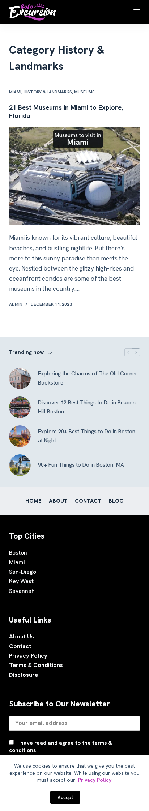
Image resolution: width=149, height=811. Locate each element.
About (58, 501)
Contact (88, 501)
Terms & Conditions (36, 665)
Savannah (22, 591)
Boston (18, 552)
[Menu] (136, 12)
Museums (84, 92)
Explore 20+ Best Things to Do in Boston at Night (86, 436)
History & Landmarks (48, 92)
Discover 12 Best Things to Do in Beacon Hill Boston (87, 407)
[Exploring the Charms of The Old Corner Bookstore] (20, 378)
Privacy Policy (28, 655)
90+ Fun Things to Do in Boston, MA (81, 464)
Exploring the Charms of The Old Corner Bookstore (87, 378)
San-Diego (22, 572)
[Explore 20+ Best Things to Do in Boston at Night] (20, 436)
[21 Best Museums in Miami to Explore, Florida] (74, 176)
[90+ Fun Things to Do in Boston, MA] (20, 465)
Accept (65, 797)
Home (33, 501)
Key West (21, 581)
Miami (15, 92)
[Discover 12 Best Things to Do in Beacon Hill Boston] (20, 407)
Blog (116, 501)
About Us (21, 636)
